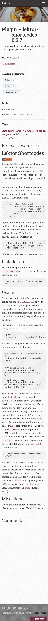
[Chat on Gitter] (20, 608)
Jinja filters (8, 130)
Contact (29, 612)
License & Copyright (13, 612)
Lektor (6, 3)
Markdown (20, 130)
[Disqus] (24, 560)
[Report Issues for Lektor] (8, 608)
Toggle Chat (38, 618)
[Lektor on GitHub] (3, 608)
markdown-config (36, 130)
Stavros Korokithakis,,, (21, 114)
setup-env (7, 134)
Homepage (10, 64)
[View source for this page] (26, 608)
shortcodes (22, 134)
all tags (11, 138)
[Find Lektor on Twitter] (14, 608)
